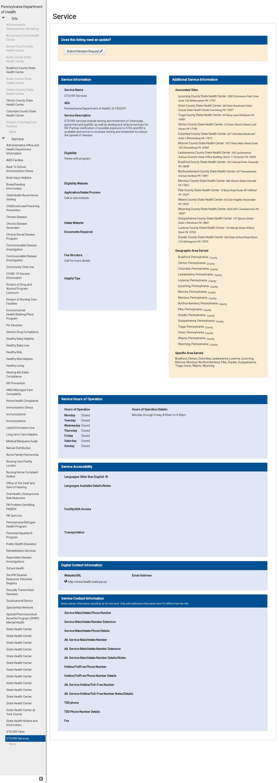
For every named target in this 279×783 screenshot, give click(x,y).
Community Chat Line (20, 267)
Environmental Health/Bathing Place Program (20, 314)
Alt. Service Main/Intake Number (85, 639)
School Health (15, 568)
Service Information (76, 80)
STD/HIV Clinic (15, 731)
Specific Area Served (189, 353)
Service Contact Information (82, 598)
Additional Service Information (195, 80)
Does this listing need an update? (86, 40)
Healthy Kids (14, 352)
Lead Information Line (20, 427)
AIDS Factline (14, 160)
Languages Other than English (84, 476)
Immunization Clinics (19, 407)
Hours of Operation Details (149, 409)
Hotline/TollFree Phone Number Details (90, 675)
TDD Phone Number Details (82, 711)
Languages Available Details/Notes (87, 485)
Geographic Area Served (191, 250)
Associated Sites (186, 90)
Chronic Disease (16, 217)
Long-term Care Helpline (22, 434)
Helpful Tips (72, 278)
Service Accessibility (76, 467)
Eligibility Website (76, 183)
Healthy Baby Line (17, 345)
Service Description (77, 115)
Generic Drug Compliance (22, 332)
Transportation (74, 532)
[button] (4, 17)
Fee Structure (73, 255)
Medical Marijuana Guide (22, 441)
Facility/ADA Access (77, 509)
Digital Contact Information (81, 565)
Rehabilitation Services (21, 550)
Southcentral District (19, 600)
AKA (67, 103)
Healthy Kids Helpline (19, 359)
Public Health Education (21, 544)
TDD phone (71, 702)
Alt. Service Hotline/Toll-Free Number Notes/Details (98, 693)
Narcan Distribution (18, 448)
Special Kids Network (19, 607)
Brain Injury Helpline (18, 177)
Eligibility (70, 153)
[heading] (86, 40)
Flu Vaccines (14, 325)
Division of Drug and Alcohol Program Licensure (19, 288)
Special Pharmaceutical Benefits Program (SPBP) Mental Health (22, 618)
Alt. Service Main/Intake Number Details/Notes (95, 657)
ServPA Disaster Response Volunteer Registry (19, 579)
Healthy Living (15, 365)
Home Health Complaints (22, 400)
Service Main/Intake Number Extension (90, 621)
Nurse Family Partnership (22, 454)
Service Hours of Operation (81, 399)
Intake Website (74, 223)
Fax (66, 720)
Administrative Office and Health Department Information (22, 149)
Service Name (73, 90)
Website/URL (72, 575)
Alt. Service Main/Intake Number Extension (92, 648)
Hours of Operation (77, 409)
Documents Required (78, 231)
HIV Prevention (15, 383)
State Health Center (19, 629)
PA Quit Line (14, 515)
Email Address (142, 575)
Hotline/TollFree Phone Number (85, 666)
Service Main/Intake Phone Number (87, 612)
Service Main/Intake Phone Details (87, 630)
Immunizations (16, 414)
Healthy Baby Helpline (20, 338)
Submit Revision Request (83, 51)
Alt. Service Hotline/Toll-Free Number (89, 684)
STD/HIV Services (17, 738)
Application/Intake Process (82, 192)
